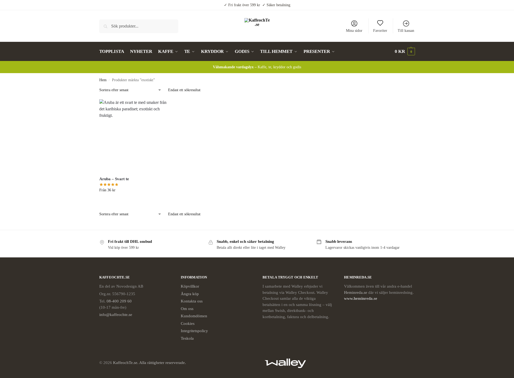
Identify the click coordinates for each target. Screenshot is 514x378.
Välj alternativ (136, 201)
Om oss (187, 309)
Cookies (188, 323)
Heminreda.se (355, 292)
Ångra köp (190, 294)
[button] (405, 51)
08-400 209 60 (119, 301)
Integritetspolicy (194, 331)
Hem (103, 80)
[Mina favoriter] (164, 107)
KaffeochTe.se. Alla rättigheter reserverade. (149, 362)
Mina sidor (354, 31)
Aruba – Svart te (114, 179)
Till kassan (406, 31)
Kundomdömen (194, 316)
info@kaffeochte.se (115, 314)
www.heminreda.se (361, 298)
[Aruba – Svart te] (135, 135)
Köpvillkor (190, 286)
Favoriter (380, 31)
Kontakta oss (192, 301)
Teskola (187, 338)
